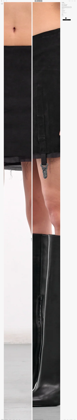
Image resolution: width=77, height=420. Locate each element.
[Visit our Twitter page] (2, 419)
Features (19, 419)
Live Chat (74, 419)
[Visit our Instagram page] (3, 419)
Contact (67, 419)
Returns (17, 419)
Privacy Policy (10, 419)
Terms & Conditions (6, 419)
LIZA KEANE (63, 2)
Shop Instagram (71, 419)
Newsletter (65, 419)
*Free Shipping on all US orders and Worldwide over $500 (38, 419)
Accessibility (14, 419)
